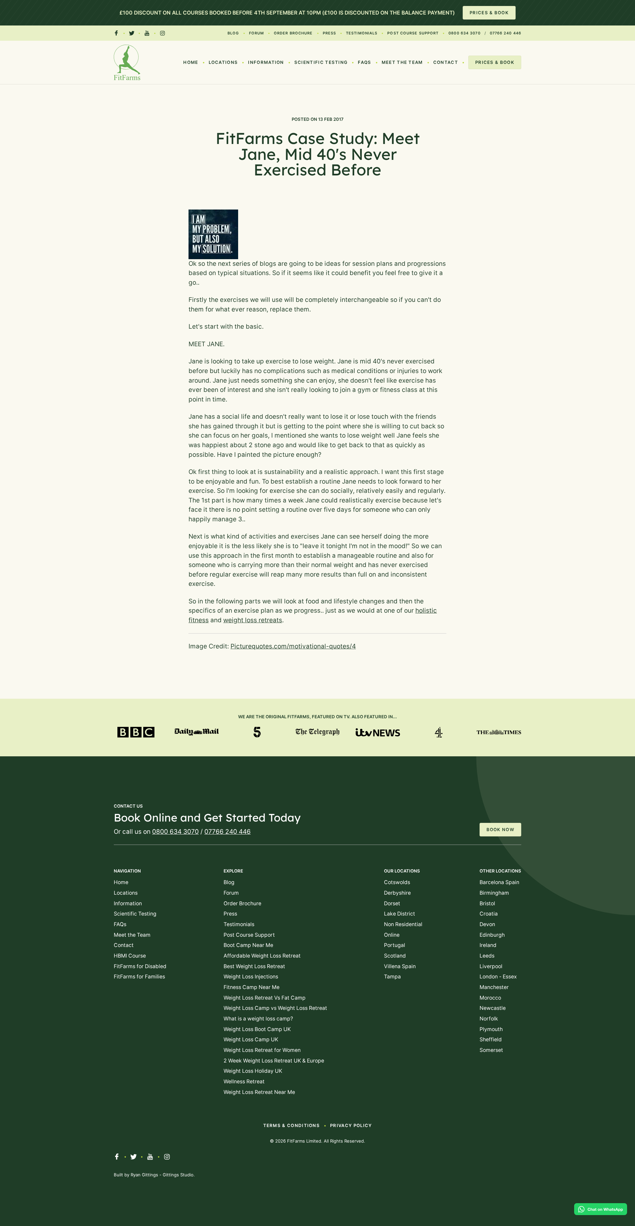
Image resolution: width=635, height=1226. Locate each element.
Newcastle (493, 1008)
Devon (487, 924)
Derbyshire (397, 893)
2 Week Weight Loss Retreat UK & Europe (274, 1061)
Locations (223, 62)
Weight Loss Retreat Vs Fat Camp (265, 998)
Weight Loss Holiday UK (253, 1071)
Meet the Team (402, 62)
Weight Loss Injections (251, 976)
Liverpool (491, 966)
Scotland (395, 956)
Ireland (488, 945)
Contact (445, 62)
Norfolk (489, 1018)
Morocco (490, 998)
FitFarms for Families (139, 976)
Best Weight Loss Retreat (254, 966)
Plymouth (491, 1029)
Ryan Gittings (144, 1174)
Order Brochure (293, 33)
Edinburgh (492, 935)
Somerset (491, 1050)
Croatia (489, 914)
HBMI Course (130, 956)
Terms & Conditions (291, 1125)
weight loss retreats (252, 620)
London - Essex (498, 976)
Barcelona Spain (499, 882)
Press (329, 33)
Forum (256, 33)
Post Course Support (413, 33)
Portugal (394, 945)
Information (266, 62)
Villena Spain (400, 966)
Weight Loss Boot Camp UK (257, 1029)
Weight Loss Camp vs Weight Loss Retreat (275, 1008)
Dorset (392, 903)
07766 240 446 (505, 33)
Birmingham (494, 893)
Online (392, 935)
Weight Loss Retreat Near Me (259, 1092)
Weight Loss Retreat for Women (262, 1050)
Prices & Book (489, 12)
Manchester (494, 987)
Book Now (501, 829)
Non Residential (403, 924)
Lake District (399, 914)
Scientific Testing (321, 62)
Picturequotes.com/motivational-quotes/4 (293, 646)
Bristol (487, 903)
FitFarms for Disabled (140, 966)
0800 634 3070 (464, 33)
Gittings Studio (178, 1174)
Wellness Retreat (244, 1081)
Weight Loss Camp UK (251, 1039)
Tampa (392, 976)
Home (190, 62)
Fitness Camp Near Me (251, 987)
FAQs (364, 62)
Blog (233, 33)
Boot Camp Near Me (248, 945)
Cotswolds (397, 882)
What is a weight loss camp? (258, 1018)
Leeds (487, 956)
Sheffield (491, 1039)
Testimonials (361, 33)
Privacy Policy (351, 1125)
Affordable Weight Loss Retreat (262, 956)
